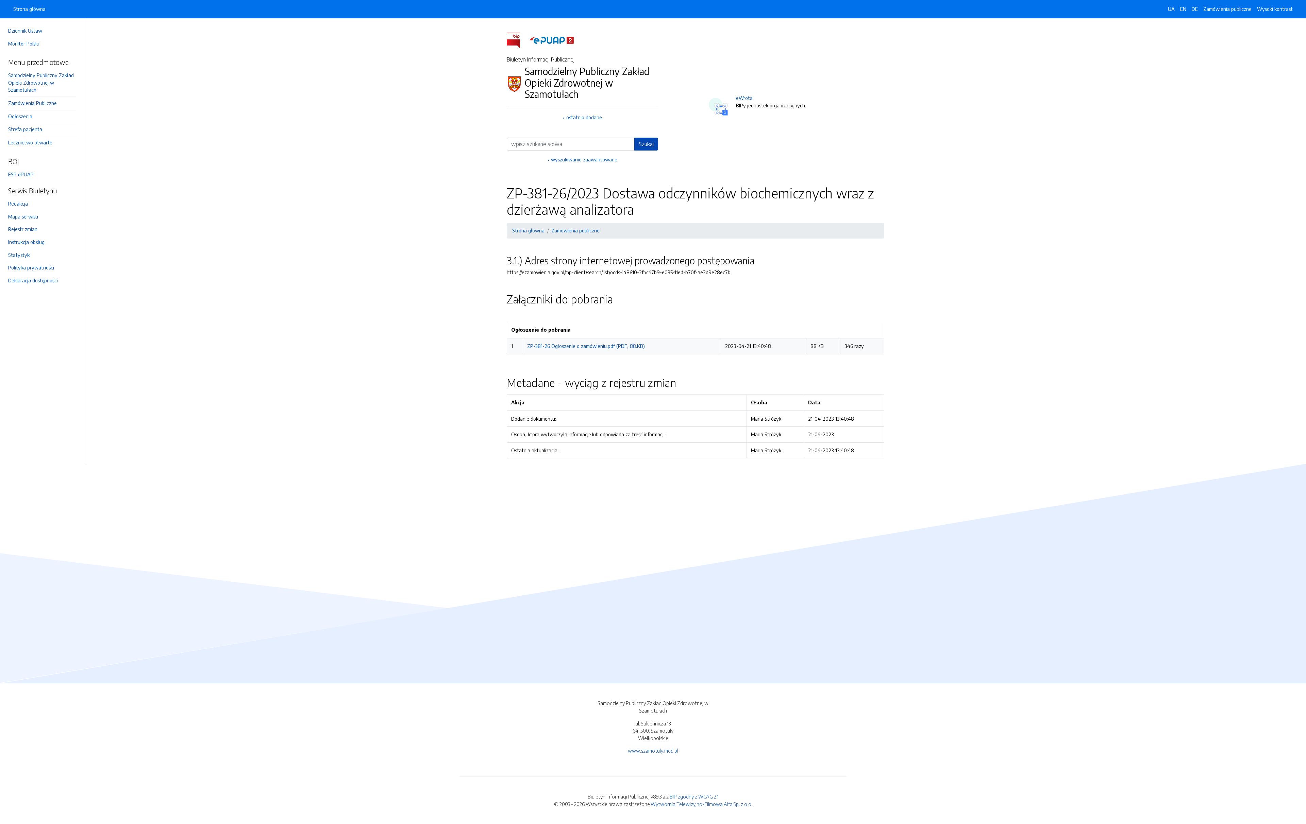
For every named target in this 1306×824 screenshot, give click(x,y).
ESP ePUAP (21, 174)
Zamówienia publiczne (1227, 9)
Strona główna (29, 9)
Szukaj (646, 144)
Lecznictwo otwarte (30, 142)
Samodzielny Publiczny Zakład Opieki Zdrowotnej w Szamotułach (41, 82)
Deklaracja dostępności (33, 280)
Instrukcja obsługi (27, 242)
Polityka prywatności (31, 267)
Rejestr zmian (22, 229)
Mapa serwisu (23, 216)
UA (1171, 9)
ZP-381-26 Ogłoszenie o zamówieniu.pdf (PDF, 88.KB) (586, 346)
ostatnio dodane (584, 117)
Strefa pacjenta (25, 129)
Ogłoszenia (20, 116)
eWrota (744, 98)
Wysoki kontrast (1275, 9)
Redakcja (18, 203)
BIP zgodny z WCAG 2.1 (694, 796)
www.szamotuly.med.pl (653, 751)
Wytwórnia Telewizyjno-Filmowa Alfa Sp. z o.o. (701, 804)
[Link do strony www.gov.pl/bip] (517, 40)
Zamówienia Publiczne (32, 103)
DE (1195, 9)
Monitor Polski (23, 43)
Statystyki (19, 255)
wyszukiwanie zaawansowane (584, 159)
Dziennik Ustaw (25, 31)
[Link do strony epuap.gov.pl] (552, 40)
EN (1183, 9)
